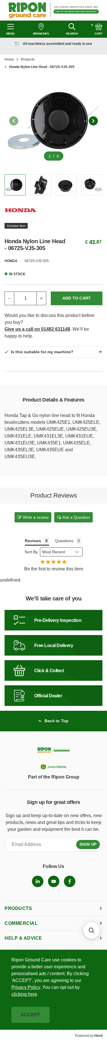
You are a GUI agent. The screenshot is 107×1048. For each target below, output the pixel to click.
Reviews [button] (33, 540)
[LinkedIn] (37, 881)
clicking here (24, 994)
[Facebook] (69, 881)
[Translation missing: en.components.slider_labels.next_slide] (93, 120)
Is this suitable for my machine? (42, 352)
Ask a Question (76, 517)
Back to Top (57, 720)
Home (9, 59)
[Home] (53, 10)
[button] (91, 930)
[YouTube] (53, 881)
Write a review (36, 517)
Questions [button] (64, 540)
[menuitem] (37, 881)
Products (28, 59)
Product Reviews (53, 495)
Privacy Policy (25, 987)
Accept (31, 1014)
